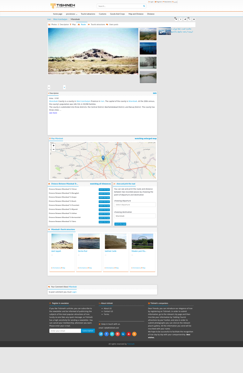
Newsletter (167, 2)
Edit (155, 93)
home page (57, 14)
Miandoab (53, 101)
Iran (49, 19)
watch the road (104, 189)
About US (108, 308)
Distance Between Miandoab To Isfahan (63, 213)
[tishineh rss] (134, 334)
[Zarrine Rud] (148, 48)
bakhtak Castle (110, 251)
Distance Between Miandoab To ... (64, 184)
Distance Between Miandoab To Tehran (63, 189)
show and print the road (126, 184)
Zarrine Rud (82, 251)
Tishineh (131, 344)
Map (63, 268)
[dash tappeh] (93, 51)
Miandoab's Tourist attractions (63, 229)
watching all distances (100, 184)
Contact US (108, 311)
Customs (102, 14)
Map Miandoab (57, 139)
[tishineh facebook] (107, 334)
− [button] (53, 149)
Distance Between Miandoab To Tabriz (62, 221)
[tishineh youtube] (129, 334)
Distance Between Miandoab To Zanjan (62, 197)
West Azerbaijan (60, 19)
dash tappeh (56, 251)
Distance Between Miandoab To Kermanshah (65, 217)
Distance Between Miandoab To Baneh (62, 201)
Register (159, 2)
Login (152, 2)
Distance (150, 14)
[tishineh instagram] (118, 334)
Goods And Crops (117, 14)
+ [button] (53, 145)
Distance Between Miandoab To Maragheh (64, 193)
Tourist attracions (88, 14)
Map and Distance (136, 14)
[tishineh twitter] (112, 334)
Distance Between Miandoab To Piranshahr (64, 205)
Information (56, 268)
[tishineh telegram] (101, 334)
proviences (70, 14)
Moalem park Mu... (139, 251)
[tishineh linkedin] (124, 334)
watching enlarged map (146, 138)
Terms (106, 314)
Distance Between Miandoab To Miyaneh (63, 209)
